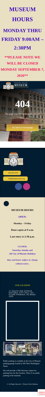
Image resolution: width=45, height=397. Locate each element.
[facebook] (18, 186)
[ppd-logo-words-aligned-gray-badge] (15, 83)
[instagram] (26, 186)
